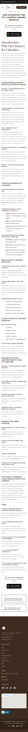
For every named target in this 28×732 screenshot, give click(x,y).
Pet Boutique (4, 658)
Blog (18, 11)
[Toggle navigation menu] (2, 7)
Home (2, 647)
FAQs (2, 663)
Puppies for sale (5, 650)
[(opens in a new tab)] (14, 712)
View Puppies (21, 7)
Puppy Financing (5, 660)
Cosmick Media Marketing (17, 723)
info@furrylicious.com (6, 639)
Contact (3, 666)
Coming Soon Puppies (6, 655)
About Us (3, 652)
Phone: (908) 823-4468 (6, 637)
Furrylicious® (8, 721)
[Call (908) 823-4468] (13, 7)
